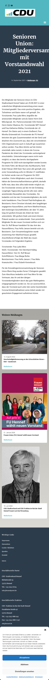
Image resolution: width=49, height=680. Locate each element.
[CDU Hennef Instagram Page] (9, 6)
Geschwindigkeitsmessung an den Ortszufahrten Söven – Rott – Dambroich (24, 360)
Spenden (5, 551)
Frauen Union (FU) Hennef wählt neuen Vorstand (21, 435)
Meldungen (31, 80)
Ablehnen (24, 664)
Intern (4, 561)
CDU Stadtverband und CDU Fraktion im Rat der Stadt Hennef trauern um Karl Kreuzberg (23, 510)
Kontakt (4, 555)
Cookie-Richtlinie (12, 677)
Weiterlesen (8, 366)
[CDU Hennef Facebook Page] (6, 6)
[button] (45, 630)
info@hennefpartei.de (9, 590)
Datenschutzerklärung (26, 677)
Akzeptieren (24, 657)
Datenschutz (6, 544)
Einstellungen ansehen (24, 671)
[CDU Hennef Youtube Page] (12, 6)
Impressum (39, 677)
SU (37, 80)
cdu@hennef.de (7, 623)
